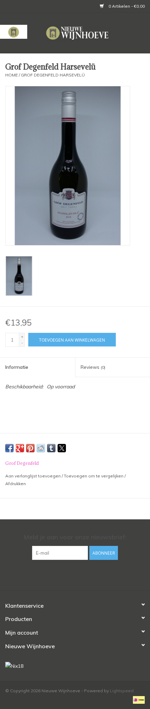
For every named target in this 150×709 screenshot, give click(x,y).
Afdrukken (15, 483)
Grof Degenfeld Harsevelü (53, 75)
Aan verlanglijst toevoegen (33, 475)
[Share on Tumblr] (51, 448)
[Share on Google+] (20, 448)
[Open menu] (13, 32)
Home (11, 75)
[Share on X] (62, 448)
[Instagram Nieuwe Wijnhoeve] (81, 574)
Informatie (16, 367)
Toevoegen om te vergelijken (94, 475)
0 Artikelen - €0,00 (126, 6)
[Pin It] (30, 448)
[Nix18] (75, 666)
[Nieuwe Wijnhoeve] (88, 32)
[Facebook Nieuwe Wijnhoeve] (68, 574)
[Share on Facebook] (9, 448)
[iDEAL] (137, 699)
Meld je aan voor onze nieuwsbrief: (75, 537)
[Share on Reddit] (41, 448)
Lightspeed (122, 690)
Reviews (93, 367)
